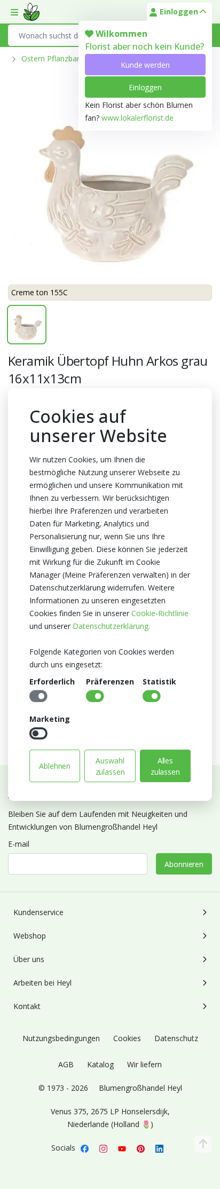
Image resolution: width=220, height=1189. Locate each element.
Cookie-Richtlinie (159, 613)
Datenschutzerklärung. (111, 626)
